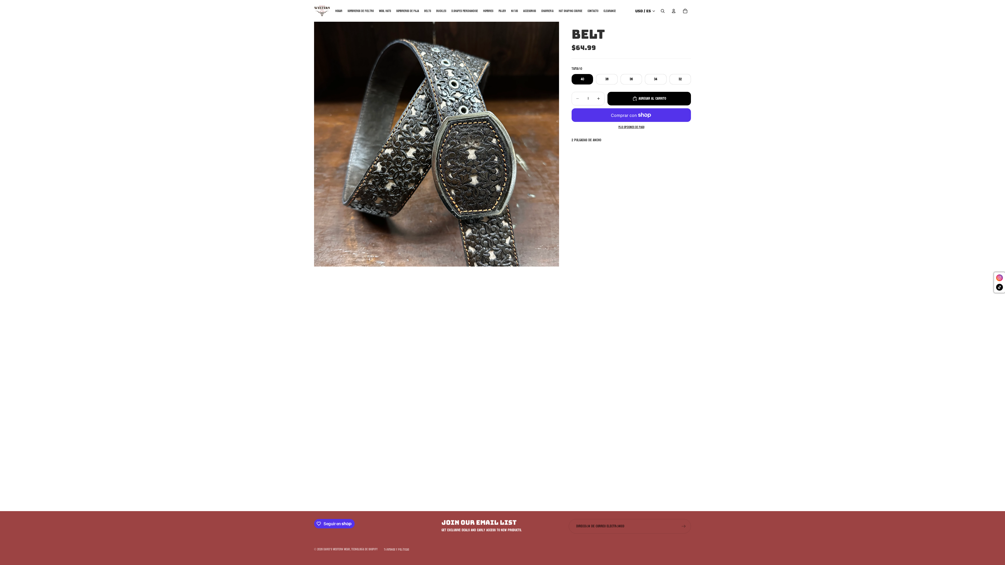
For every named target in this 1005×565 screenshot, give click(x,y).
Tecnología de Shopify (364, 549)
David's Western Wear (336, 549)
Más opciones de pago (631, 127)
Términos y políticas (396, 549)
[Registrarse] (684, 526)
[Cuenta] (673, 11)
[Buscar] (662, 11)
